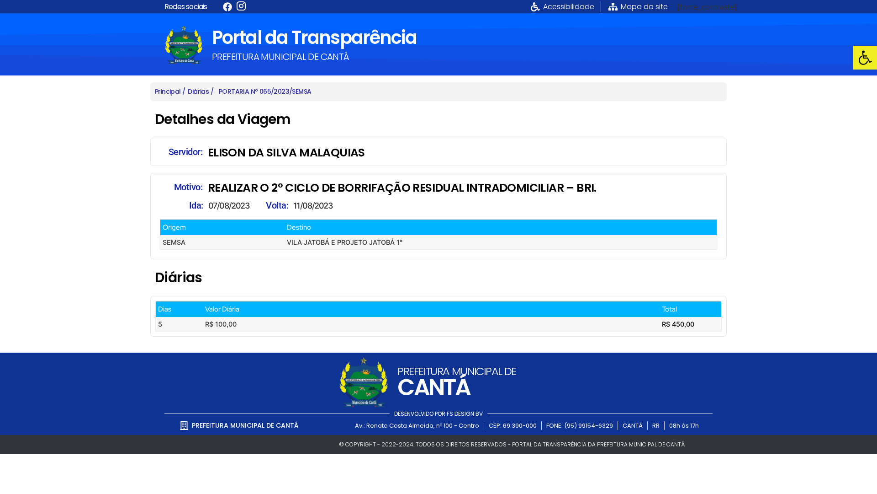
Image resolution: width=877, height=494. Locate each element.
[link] (865, 58)
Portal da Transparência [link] (314, 37)
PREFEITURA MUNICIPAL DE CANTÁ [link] (280, 56)
